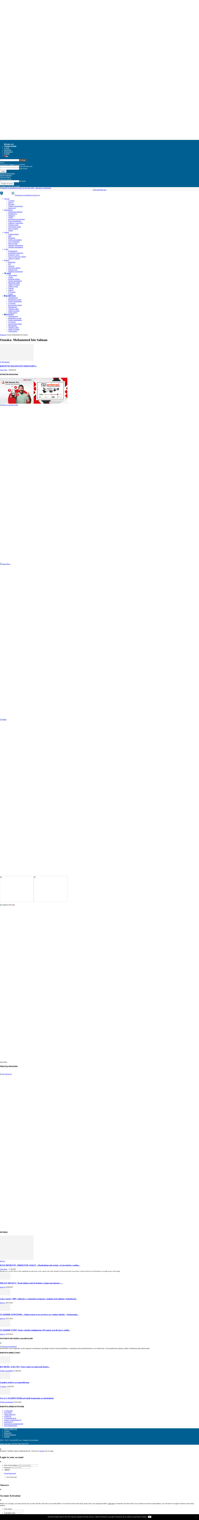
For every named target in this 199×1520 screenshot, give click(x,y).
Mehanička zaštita (14, 283)
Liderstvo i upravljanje (15, 223)
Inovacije (11, 266)
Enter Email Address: (11, 1465)
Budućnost (11, 262)
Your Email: (8, 1509)
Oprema (11, 288)
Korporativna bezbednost (16, 219)
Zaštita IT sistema (14, 258)
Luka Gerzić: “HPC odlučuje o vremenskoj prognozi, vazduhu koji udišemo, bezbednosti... (38, 1299)
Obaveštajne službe (14, 227)
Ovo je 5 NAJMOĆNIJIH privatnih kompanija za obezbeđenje (27, 1398)
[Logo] (7, 195)
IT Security (12, 292)
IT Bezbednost (5, 362)
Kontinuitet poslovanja (15, 253)
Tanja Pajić (3, 370)
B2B (9, 236)
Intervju (10, 202)
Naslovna (3, 335)
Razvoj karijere (13, 229)
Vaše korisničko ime (25, 166)
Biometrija (11, 238)
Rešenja (6, 260)
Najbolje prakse (13, 225)
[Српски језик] (6, 156)
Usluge (10, 294)
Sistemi (6, 232)
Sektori (10, 230)
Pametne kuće (12, 270)
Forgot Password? (10, 1473)
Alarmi (10, 277)
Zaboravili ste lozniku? (7, 173)
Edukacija (11, 215)
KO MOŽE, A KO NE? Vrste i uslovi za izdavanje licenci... (25, 1367)
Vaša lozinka (23, 168)
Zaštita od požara (13, 285)
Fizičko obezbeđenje (15, 240)
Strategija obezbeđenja (15, 245)
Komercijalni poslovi (15, 305)
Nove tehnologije (14, 242)
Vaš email (22, 181)
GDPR (10, 217)
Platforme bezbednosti (15, 271)
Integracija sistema (14, 268)
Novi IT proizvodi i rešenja (17, 257)
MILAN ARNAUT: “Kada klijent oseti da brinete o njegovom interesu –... (31, 1283)
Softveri (10, 290)
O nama (6, 148)
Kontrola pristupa (14, 279)
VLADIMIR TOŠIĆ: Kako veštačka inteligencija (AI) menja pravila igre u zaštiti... (35, 1330)
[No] (196, 1517)
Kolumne (11, 204)
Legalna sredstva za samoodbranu (14, 1382)
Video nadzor (12, 275)
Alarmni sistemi (13, 234)
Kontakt (6, 154)
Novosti (6, 199)
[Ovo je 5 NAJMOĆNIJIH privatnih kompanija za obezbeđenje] (5, 1394)
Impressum (7, 150)
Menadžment (8, 210)
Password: (7, 1467)
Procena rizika (13, 243)
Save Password (12, 1477)
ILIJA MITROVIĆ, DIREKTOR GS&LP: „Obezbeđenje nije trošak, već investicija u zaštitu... (40, 1265)
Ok (149, 1517)
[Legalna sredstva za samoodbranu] (5, 1378)
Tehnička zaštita (13, 309)
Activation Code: (9, 1513)
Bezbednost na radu (14, 299)
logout (42, 1451)
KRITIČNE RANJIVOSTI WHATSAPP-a (18, 366)
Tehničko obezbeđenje (15, 247)
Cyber (6, 249)
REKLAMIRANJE (10, 1429)
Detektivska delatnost (15, 212)
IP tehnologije (12, 251)
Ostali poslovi (12, 313)
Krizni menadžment (14, 221)
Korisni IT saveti (13, 255)
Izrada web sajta (5, 1444)
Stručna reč (12, 208)
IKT (9, 264)
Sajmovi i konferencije (15, 206)
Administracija (13, 298)
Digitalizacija (12, 214)
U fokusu (11, 201)
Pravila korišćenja (6, 175)
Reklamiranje (8, 152)
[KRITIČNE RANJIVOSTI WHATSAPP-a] (17, 360)
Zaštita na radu (13, 286)
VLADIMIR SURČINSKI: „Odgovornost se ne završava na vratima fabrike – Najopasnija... (39, 1314)
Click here (111, 1503)
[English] (5, 156)
